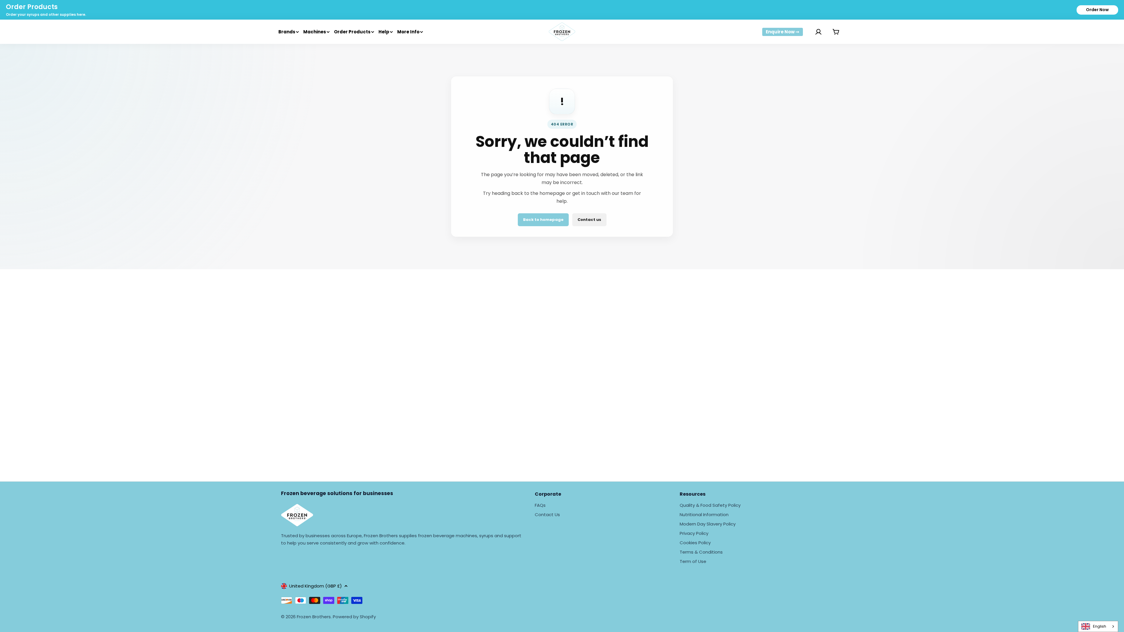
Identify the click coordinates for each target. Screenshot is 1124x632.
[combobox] (1098, 626)
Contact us (589, 219)
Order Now (1097, 10)
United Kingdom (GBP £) (315, 586)
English (1099, 626)
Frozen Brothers (314, 617)
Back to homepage (543, 219)
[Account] (811, 31)
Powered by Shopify (354, 617)
